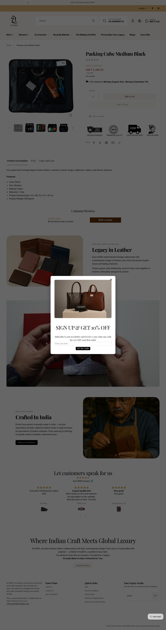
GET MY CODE (83, 349)
